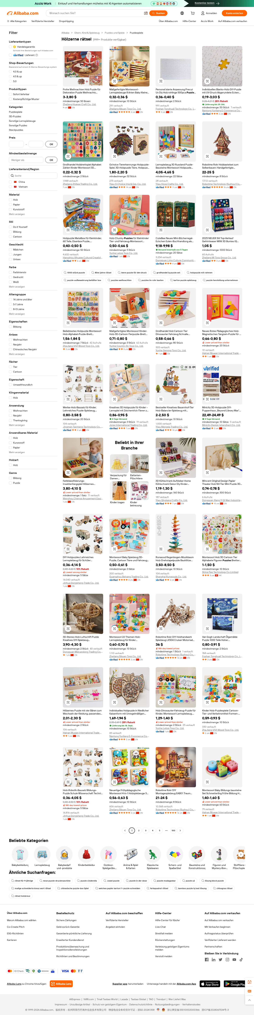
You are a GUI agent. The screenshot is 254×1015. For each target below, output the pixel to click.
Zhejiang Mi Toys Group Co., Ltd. (219, 257)
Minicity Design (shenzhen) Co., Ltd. (221, 425)
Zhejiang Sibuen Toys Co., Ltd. (125, 108)
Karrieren (12, 940)
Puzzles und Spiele (115, 32)
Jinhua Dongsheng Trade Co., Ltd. (81, 582)
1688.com (88, 999)
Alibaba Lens (14, 983)
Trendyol (161, 999)
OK (51, 144)
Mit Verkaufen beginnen (217, 926)
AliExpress (74, 999)
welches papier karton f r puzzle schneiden (119, 888)
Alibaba (65, 32)
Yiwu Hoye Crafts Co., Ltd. (169, 184)
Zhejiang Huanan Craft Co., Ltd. (79, 104)
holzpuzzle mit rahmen (201, 272)
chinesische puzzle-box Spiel (75, 888)
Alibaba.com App (186, 983)
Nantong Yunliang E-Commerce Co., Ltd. (222, 110)
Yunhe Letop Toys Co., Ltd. (123, 253)
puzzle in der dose (138, 881)
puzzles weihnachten (121, 280)
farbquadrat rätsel (159, 888)
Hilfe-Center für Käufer (167, 920)
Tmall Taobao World (107, 999)
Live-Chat (160, 926)
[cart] (193, 13)
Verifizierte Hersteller (117, 920)
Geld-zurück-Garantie (67, 926)
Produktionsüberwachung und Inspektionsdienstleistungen (72, 948)
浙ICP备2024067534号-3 (215, 1009)
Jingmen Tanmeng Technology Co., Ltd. (83, 426)
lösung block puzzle (214, 881)
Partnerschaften (213, 946)
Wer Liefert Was (177, 999)
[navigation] (33, 432)
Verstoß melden (163, 956)
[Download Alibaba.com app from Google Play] (235, 983)
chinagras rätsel (224, 888)
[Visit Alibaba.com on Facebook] (207, 959)
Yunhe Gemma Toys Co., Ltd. (171, 350)
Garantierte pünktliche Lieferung (74, 933)
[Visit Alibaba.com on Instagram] (227, 959)
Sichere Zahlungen (66, 920)
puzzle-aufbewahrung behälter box (84, 280)
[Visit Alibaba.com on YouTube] (234, 959)
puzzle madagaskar (166, 881)
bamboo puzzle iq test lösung (192, 888)
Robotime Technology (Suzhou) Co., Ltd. (222, 184)
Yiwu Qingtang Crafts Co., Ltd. (171, 500)
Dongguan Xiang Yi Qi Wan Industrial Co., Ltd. (222, 500)
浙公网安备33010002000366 (183, 1009)
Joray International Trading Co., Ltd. (128, 425)
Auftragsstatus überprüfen (219, 933)
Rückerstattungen (165, 940)
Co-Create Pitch (16, 926)
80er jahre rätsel (103, 272)
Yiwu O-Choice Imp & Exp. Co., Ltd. (127, 184)
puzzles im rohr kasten (152, 280)
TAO (151, 999)
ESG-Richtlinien (15, 933)
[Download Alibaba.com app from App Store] (210, 983)
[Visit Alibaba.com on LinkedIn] (213, 959)
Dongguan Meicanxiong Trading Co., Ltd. (83, 651)
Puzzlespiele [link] (136, 32)
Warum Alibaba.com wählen (21, 920)
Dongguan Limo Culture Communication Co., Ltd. (176, 260)
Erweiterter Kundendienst (70, 940)
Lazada (124, 999)
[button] (146, 13)
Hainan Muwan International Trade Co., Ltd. (222, 353)
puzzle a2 (190, 881)
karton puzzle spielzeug (184, 280)
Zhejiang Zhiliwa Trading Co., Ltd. (80, 184)
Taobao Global (138, 999)
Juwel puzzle (113, 881)
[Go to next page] (180, 830)
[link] (249, 982)
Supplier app (119, 983)
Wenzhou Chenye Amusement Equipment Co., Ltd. (83, 498)
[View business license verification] (158, 1010)
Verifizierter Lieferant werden (220, 940)
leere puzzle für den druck (134, 272)
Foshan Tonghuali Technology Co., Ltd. (176, 108)
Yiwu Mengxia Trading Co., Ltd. (172, 426)
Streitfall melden (164, 933)
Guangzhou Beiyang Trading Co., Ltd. (128, 576)
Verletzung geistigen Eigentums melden (172, 948)
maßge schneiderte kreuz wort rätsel (33, 888)
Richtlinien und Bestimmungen (73, 956)
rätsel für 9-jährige (24, 881)
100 (173, 830)
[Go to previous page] (125, 830)
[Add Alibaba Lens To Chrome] (61, 983)
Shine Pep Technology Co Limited (220, 572)
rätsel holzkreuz (22, 896)
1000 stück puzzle (76, 272)
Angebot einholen (115, 926)
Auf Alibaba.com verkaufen (219, 920)
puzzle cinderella (89, 881)
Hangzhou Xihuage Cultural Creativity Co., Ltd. (83, 257)
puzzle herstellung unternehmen (222, 280)
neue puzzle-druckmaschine (56, 881)
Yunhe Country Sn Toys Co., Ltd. (126, 346)
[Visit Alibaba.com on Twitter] (220, 959)
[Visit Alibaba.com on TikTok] (241, 959)
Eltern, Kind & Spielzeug (87, 32)
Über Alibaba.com (17, 913)
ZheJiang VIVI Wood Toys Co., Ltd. (81, 346)
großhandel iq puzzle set (168, 272)
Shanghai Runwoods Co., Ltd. (171, 576)
